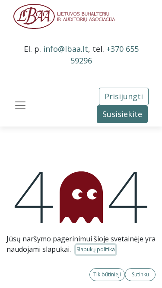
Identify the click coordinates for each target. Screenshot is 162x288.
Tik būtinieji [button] (107, 274)
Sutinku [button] (140, 274)
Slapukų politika (95, 249)
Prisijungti (124, 96)
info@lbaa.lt (65, 49)
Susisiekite (122, 114)
